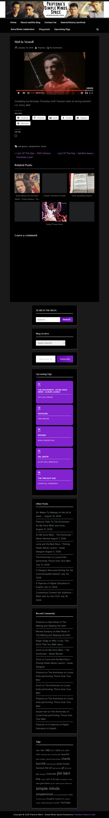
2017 (53, 750)
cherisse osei (51, 764)
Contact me (50, 22)
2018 (57, 750)
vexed (43, 146)
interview (51, 773)
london (43, 779)
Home (13, 22)
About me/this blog (30, 22)
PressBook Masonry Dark (85, 815)
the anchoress (41, 799)
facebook (40, 768)
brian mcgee (40, 759)
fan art (48, 768)
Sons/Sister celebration (23, 29)
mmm (70, 779)
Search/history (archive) (73, 22)
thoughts (50, 799)
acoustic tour (46, 754)
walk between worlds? (50, 803)
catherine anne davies (53, 759)
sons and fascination (61, 795)
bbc (59, 754)
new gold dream (43, 783)
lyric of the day (52, 779)
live (38, 779)
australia (54, 754)
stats (71, 795)
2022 (38, 754)
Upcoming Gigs (62, 29)
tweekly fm (59, 799)
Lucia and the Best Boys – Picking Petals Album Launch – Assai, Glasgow (53, 548)
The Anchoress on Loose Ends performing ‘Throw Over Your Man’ (54, 676)
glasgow (43, 774)
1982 (47, 750)
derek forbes (62, 764)
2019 (62, 750)
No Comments (56, 47)
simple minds (48, 788)
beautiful (65, 754)
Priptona (41, 47)
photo (53, 783)
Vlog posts (44, 29)
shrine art (68, 783)
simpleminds (34, 146)
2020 (67, 750)
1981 (42, 750)
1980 (38, 750)
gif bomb (68, 768)
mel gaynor (23, 146)
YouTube (65, 802)
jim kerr (63, 773)
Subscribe (65, 359)
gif (63, 768)
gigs (37, 774)
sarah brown (60, 783)
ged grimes (57, 768)
